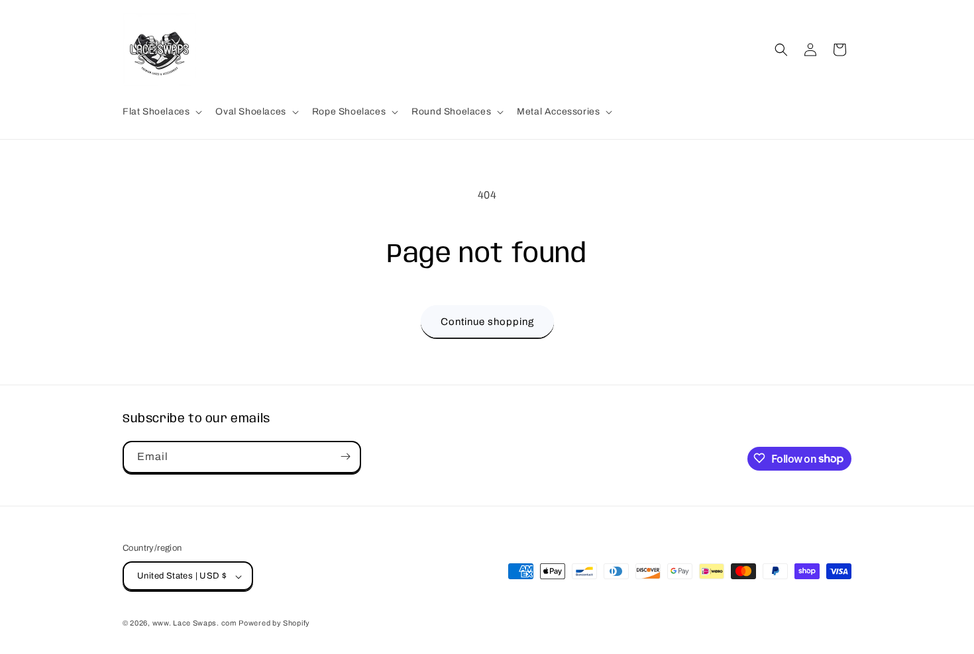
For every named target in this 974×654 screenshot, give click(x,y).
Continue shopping (487, 321)
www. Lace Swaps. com (194, 624)
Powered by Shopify (274, 624)
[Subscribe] (345, 456)
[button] (161, 112)
